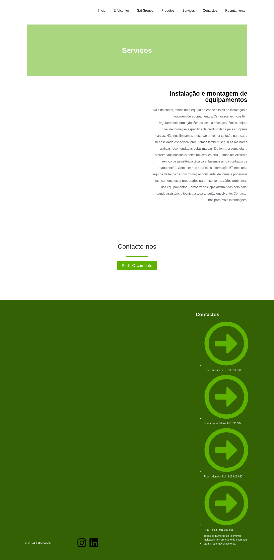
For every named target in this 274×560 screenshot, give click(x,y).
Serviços (188, 10)
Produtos (167, 10)
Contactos (210, 10)
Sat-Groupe (145, 10)
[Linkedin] (94, 543)
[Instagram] (82, 543)
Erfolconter (121, 10)
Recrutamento (235, 10)
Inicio (102, 10)
